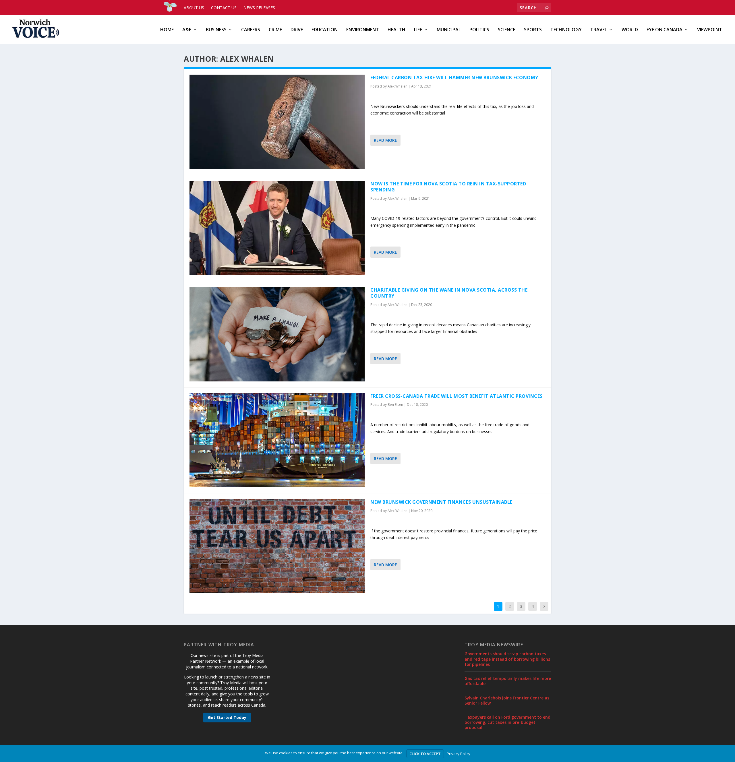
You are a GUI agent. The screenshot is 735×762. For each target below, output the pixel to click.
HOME (167, 30)
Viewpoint (709, 30)
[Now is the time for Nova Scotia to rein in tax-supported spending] (277, 228)
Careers (250, 30)
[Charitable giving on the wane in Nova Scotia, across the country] (277, 334)
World (630, 30)
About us (194, 7)
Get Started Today (227, 717)
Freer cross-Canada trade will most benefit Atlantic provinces (456, 396)
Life (418, 30)
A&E (186, 30)
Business (216, 30)
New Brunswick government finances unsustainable (442, 502)
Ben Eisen (395, 404)
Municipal (449, 30)
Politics (479, 30)
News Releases (259, 7)
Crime (275, 30)
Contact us (224, 7)
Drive (297, 30)
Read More (385, 140)
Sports (533, 30)
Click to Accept (425, 753)
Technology (566, 30)
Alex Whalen (397, 86)
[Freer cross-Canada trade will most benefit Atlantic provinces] (277, 440)
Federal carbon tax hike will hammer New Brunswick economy (454, 77)
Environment (362, 30)
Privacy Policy (458, 753)
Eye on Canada (664, 30)
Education (325, 30)
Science (506, 30)
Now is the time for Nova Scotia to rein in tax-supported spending (448, 187)
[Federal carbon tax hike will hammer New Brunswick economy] (277, 122)
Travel (598, 30)
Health (396, 30)
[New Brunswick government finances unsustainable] (277, 546)
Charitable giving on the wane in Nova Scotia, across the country (448, 293)
